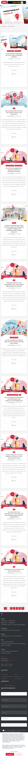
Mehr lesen (14, 70)
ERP (14, 108)
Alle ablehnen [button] (18, 754)
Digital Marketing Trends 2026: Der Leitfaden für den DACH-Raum (14, 342)
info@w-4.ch (4, 656)
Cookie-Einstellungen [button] (14, 751)
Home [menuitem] (16, 674)
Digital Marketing (18, 165)
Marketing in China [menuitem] (19, 676)
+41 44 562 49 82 (11, 658)
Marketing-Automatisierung (12, 394)
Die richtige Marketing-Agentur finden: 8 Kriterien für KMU (14, 170)
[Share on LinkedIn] (15, 74)
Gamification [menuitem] (5, 674)
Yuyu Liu (11, 58)
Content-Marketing (14, 337)
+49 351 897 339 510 (13, 660)
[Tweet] (14, 74)
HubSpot (14, 222)
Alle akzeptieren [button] (10, 754)
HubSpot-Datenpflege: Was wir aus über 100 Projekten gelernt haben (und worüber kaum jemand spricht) (14, 229)
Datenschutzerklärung (10, 685)
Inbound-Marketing (10, 165)
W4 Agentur (4, 26)
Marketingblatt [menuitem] (18, 678)
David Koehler (11, 116)
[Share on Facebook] (12, 74)
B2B (14, 280)
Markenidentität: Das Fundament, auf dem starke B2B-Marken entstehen (14, 284)
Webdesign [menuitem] (4, 678)
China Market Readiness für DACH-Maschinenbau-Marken (14, 55)
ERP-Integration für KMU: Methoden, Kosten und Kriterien (14, 112)
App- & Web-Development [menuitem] (8, 676)
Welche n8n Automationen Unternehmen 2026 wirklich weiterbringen (14, 399)
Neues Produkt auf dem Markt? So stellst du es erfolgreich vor (14, 456)
